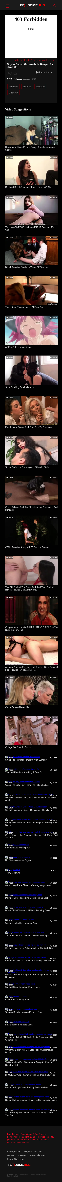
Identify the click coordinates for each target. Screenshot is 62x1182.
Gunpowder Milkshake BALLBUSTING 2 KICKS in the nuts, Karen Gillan (31, 628)
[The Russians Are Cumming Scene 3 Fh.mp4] (24, 932)
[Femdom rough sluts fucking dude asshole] (23, 1084)
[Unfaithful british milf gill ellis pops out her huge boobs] (27, 1047)
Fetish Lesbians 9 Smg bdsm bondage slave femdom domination (31, 975)
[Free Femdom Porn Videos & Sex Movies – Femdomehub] (19, 1167)
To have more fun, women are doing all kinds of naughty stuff (29, 1063)
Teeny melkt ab (12, 873)
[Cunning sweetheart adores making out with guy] (25, 945)
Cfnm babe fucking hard (17, 999)
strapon (13, 92)
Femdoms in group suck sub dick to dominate (28, 427)
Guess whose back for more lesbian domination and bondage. (31, 508)
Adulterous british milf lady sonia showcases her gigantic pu (29, 1038)
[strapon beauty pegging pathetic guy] (21, 1009)
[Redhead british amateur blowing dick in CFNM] (31, 185)
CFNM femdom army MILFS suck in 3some (26, 547)
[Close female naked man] (31, 705)
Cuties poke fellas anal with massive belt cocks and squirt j (31, 836)
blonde (27, 86)
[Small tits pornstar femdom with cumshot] (22, 757)
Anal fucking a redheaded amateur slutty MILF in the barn (29, 1113)
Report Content (46, 72)
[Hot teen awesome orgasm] (17, 857)
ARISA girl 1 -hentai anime (18, 347)
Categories (13, 1151)
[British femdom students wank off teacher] (31, 265)
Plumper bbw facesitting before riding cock (26, 898)
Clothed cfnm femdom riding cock (22, 987)
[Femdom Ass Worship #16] (17, 844)
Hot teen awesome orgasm (18, 860)
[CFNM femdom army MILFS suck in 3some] (31, 545)
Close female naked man (17, 707)
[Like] (15, 73)
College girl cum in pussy (18, 747)
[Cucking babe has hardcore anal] (19, 920)
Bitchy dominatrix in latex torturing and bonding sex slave (31, 823)
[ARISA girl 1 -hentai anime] (31, 345)
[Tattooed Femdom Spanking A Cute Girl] (22, 769)
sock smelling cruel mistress (19, 387)
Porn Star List (15, 1159)
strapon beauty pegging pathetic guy (23, 1012)
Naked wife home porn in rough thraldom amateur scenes (30, 148)
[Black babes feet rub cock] (17, 1021)
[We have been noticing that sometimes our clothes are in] (29, 794)
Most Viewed (37, 1155)
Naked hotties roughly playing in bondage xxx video (31, 1100)
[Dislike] (10, 73)
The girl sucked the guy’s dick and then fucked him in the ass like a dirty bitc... (29, 588)
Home (10, 1155)
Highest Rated (33, 1151)
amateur (13, 86)
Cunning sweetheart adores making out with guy (29, 948)
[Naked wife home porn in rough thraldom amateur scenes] (31, 145)
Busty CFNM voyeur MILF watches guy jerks (27, 910)
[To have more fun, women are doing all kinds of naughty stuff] (31, 1059)
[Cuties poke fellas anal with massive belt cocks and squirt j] (30, 832)
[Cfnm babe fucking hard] (16, 996)
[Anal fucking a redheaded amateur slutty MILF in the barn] (29, 1109)
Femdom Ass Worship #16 (18, 847)
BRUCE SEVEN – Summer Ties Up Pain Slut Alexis (30, 1075)
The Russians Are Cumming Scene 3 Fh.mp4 (27, 935)
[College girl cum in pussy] (31, 745)
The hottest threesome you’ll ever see (24, 307)
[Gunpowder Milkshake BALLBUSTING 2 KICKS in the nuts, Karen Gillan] (31, 625)
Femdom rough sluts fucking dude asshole (26, 1087)
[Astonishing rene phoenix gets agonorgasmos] (25, 882)
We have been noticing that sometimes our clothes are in (31, 798)
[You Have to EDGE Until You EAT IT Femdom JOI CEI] (31, 225)
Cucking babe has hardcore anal (21, 923)
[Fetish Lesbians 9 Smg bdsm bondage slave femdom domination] (31, 972)
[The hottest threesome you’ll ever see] (31, 305)
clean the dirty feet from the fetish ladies (27, 785)
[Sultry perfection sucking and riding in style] (31, 465)
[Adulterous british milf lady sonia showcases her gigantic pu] (30, 1034)
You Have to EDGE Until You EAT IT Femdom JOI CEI (29, 228)
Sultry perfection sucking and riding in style (27, 467)
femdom (40, 86)
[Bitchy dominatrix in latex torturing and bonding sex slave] (29, 819)
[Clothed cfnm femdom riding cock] (20, 984)
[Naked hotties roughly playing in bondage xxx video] (27, 1097)
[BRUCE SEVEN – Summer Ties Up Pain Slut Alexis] (26, 1072)
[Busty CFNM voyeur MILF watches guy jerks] (24, 907)
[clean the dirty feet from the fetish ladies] (22, 782)
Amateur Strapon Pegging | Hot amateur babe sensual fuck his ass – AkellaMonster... (31, 668)
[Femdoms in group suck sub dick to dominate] (31, 425)
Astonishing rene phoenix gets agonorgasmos (28, 885)
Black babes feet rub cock (19, 1024)
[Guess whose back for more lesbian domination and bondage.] (31, 505)
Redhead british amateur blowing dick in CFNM (28, 187)
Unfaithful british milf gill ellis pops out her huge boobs (29, 1051)
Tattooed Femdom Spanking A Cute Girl (24, 772)
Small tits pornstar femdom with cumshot (26, 760)
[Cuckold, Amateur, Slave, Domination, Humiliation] (26, 807)
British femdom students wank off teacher (26, 267)
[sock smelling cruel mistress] (31, 385)
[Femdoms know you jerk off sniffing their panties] (26, 957)
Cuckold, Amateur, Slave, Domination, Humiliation (29, 810)
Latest (22, 1155)
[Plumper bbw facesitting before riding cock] (23, 895)
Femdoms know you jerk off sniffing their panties (30, 960)
